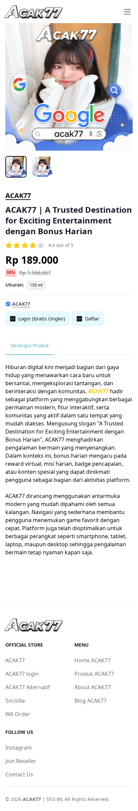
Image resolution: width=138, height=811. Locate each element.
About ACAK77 (92, 687)
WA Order (17, 714)
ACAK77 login (22, 673)
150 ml (36, 285)
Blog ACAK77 (90, 700)
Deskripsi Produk (30, 345)
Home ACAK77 (92, 660)
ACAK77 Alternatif (27, 687)
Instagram (18, 747)
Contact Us (19, 774)
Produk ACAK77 (94, 673)
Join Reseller (20, 761)
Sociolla (15, 700)
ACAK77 (18, 195)
